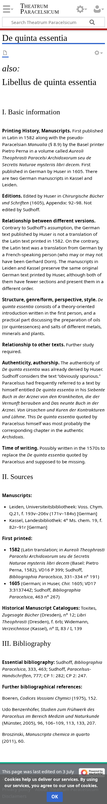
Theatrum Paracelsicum (39, 8)
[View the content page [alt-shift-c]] (5, 53)
